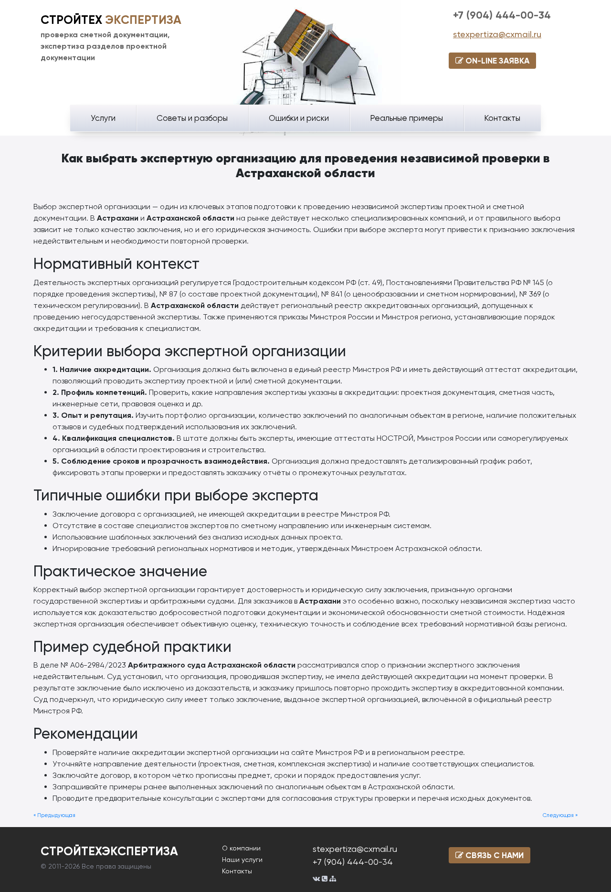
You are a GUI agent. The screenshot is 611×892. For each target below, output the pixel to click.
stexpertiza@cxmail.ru (497, 34)
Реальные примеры (406, 118)
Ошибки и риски (299, 118)
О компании (241, 848)
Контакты (502, 118)
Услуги (103, 118)
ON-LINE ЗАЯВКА (496, 60)
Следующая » (560, 815)
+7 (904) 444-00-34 (502, 15)
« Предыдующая (54, 815)
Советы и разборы (192, 118)
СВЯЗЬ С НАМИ (494, 855)
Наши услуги (242, 859)
